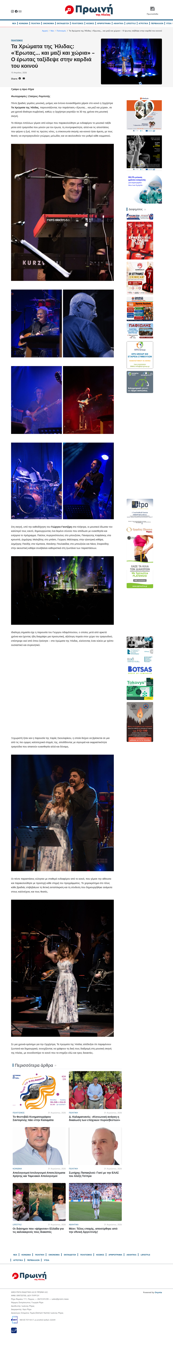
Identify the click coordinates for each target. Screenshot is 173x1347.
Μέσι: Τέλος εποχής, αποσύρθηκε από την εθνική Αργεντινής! (93, 1230)
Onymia (158, 1292)
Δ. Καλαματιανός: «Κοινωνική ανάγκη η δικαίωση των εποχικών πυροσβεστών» (94, 1118)
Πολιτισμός (17, 40)
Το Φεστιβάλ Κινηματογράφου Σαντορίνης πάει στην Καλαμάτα (33, 1118)
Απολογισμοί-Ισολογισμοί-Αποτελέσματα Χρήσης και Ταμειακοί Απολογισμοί (39, 1174)
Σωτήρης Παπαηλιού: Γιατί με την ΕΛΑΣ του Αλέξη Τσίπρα (94, 1174)
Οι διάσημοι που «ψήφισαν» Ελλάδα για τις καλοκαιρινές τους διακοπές (38, 1230)
